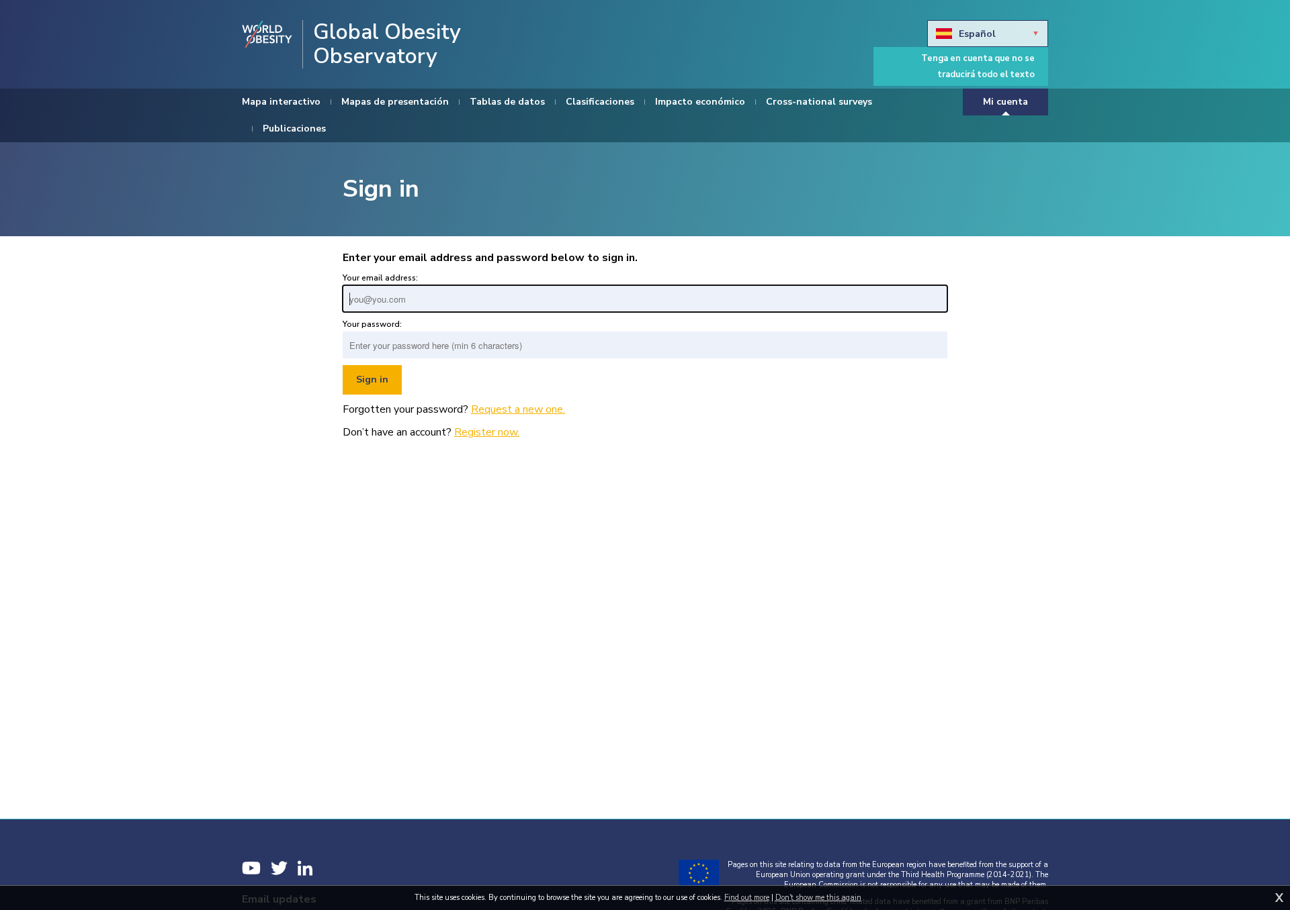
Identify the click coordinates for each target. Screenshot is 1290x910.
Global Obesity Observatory (387, 44)
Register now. (486, 432)
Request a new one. (518, 409)
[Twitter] (279, 868)
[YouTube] (251, 868)
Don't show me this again (818, 898)
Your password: (372, 324)
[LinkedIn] (305, 868)
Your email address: (380, 277)
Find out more (746, 898)
